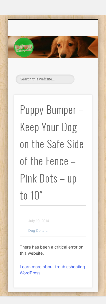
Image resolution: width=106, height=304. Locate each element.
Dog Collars (37, 230)
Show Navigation (79, 71)
